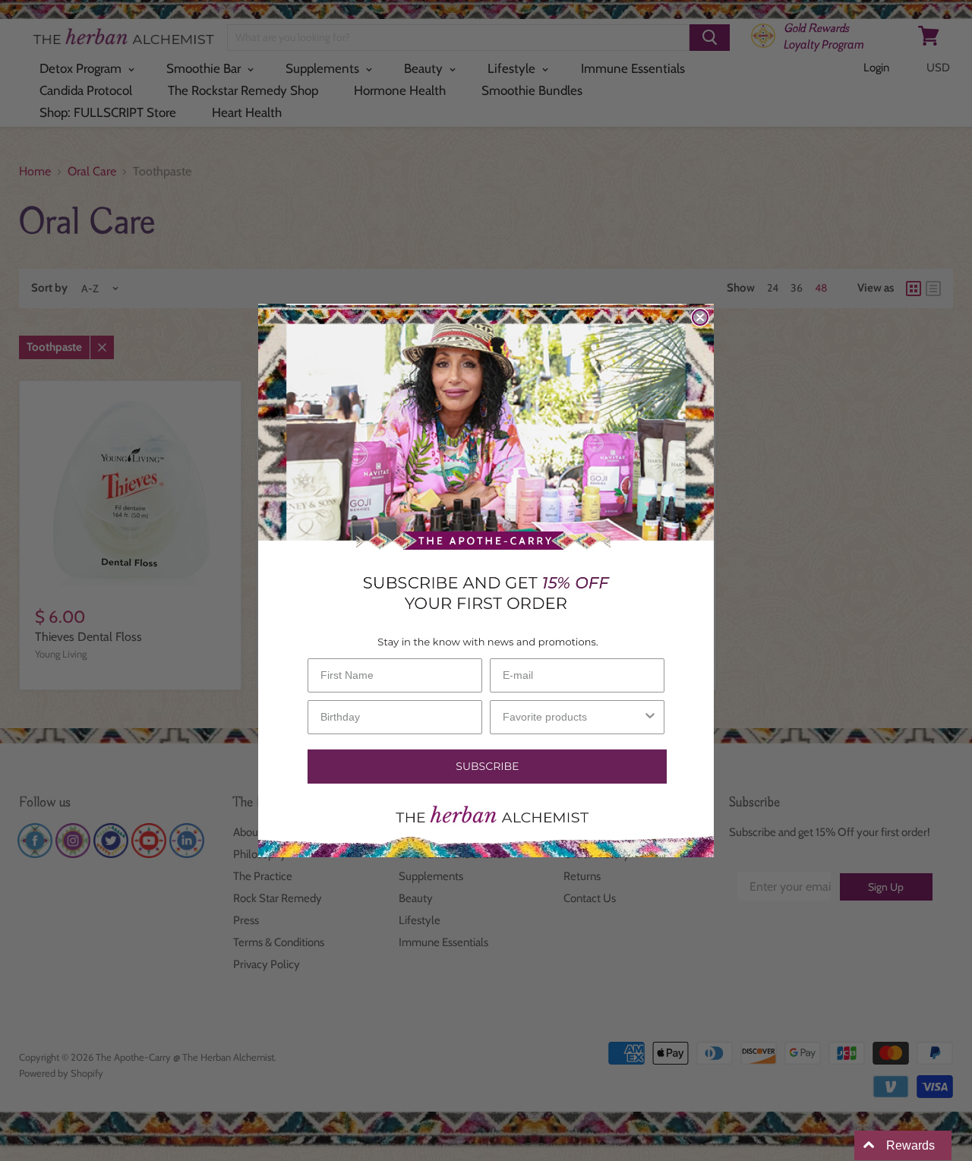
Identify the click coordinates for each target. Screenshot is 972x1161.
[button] (486, 766)
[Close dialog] (700, 317)
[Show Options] (650, 717)
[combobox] (572, 717)
